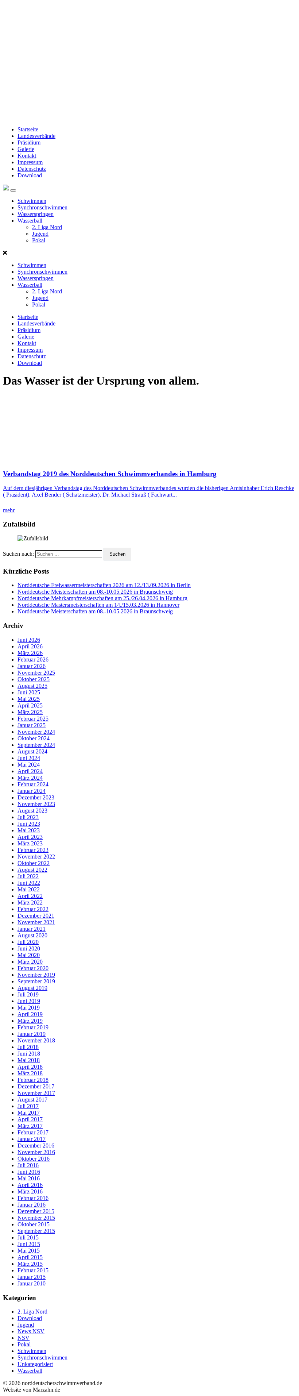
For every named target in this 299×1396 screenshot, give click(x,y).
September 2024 (36, 745)
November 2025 (36, 673)
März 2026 (30, 653)
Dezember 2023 (36, 797)
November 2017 (36, 1093)
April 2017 (30, 1119)
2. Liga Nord (47, 227)
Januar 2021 (32, 929)
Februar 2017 (33, 1132)
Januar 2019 (32, 1034)
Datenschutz (32, 169)
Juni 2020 (29, 948)
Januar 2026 (32, 666)
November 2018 (36, 1040)
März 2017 (30, 1126)
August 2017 (32, 1099)
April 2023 (30, 837)
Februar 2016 (33, 1198)
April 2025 (30, 705)
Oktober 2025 (34, 679)
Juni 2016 (29, 1172)
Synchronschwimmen (42, 207)
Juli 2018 (28, 1047)
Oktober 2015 (34, 1224)
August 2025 (32, 686)
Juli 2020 (28, 942)
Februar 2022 (33, 909)
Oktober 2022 (34, 863)
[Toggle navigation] (13, 190)
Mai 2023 (29, 830)
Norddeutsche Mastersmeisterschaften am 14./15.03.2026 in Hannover (98, 605)
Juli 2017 (28, 1106)
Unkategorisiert (35, 1364)
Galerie (26, 149)
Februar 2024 (33, 784)
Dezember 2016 (36, 1145)
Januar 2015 (32, 1277)
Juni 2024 (29, 758)
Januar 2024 (32, 791)
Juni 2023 (29, 824)
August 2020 (32, 935)
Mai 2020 (29, 955)
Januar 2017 (32, 1139)
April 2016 (30, 1185)
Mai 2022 (29, 889)
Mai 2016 (29, 1178)
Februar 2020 (33, 968)
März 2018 (30, 1073)
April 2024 (30, 771)
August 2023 (32, 810)
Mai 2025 (29, 699)
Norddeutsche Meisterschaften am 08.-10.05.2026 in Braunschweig (95, 592)
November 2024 (36, 732)
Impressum (30, 162)
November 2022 (36, 856)
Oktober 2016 (34, 1159)
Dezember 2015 (36, 1211)
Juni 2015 (29, 1244)
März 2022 (30, 902)
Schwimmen (32, 201)
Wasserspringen (36, 214)
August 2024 (32, 751)
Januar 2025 (32, 725)
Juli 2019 (28, 994)
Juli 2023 (28, 817)
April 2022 (30, 896)
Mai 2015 (29, 1250)
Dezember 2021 (36, 916)
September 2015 (36, 1231)
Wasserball (30, 220)
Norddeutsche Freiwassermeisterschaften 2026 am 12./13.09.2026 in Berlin (104, 585)
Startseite (28, 129)
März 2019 (30, 1021)
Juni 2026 (29, 640)
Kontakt (27, 156)
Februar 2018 (33, 1080)
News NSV (31, 1331)
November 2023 (36, 804)
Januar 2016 (32, 1205)
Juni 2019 (29, 1001)
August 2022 (32, 870)
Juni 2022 (29, 883)
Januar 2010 (32, 1283)
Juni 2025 (29, 692)
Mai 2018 (29, 1060)
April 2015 (30, 1257)
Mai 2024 (29, 764)
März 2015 (30, 1264)
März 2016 (30, 1191)
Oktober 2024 (34, 738)
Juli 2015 (28, 1237)
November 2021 (36, 922)
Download (30, 175)
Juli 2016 (28, 1165)
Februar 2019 (33, 1027)
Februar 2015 (33, 1270)
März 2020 (30, 962)
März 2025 (30, 712)
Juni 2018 (29, 1053)
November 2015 (36, 1218)
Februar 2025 (33, 719)
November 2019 (36, 975)
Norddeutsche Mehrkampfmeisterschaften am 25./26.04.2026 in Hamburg (102, 598)
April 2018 (30, 1067)
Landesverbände (36, 136)
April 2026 (30, 646)
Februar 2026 (33, 659)
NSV (24, 1338)
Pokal (38, 240)
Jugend (40, 234)
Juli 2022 (28, 876)
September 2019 (36, 981)
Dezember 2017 (36, 1086)
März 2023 (30, 843)
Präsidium (29, 142)
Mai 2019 (29, 1007)
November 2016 (36, 1152)
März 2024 (30, 778)
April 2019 (30, 1014)
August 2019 (32, 988)
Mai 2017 (29, 1113)
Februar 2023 (33, 850)
